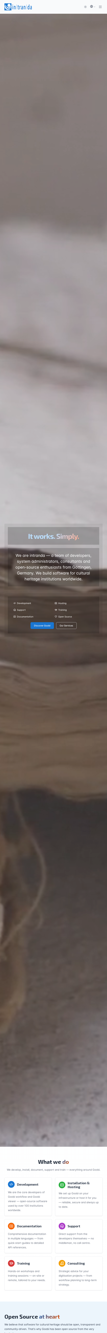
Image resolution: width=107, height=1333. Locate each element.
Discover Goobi (42, 625)
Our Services (66, 625)
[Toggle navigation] (100, 7)
